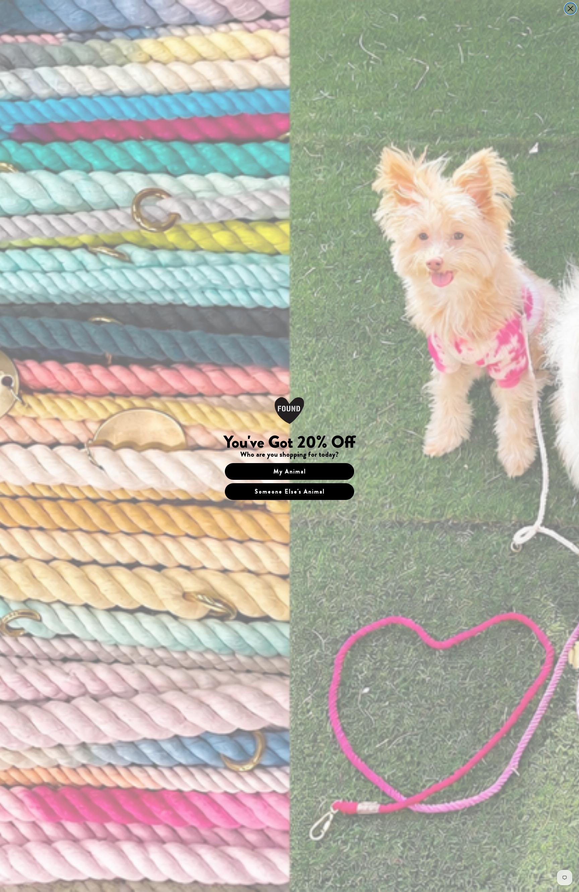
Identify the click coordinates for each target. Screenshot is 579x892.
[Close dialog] (570, 8)
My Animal (289, 471)
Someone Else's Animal (290, 491)
